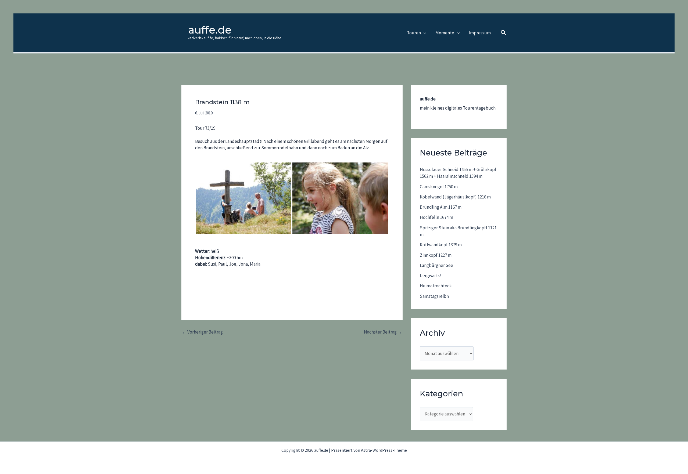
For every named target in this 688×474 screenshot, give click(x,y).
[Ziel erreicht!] (243, 198)
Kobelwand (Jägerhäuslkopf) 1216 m (455, 197)
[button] (423, 32)
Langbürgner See (436, 265)
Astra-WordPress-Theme (384, 450)
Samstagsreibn (434, 296)
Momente (444, 33)
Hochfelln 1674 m (436, 217)
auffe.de (209, 29)
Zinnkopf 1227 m (436, 255)
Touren (414, 33)
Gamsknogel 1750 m (439, 187)
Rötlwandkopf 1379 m (441, 245)
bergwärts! (430, 275)
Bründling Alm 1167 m (440, 207)
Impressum (480, 33)
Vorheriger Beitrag (202, 332)
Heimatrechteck (436, 286)
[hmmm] (340, 198)
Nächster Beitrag (383, 332)
